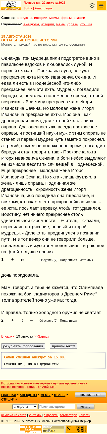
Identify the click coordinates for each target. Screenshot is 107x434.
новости (84, 415)
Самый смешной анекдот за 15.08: (35, 357)
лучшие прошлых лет (69, 383)
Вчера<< (8, 336)
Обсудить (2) (48, 320)
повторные (42, 383)
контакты (35, 415)
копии (31, 387)
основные (24, 383)
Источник (86, 260)
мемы (54, 18)
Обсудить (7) (48, 260)
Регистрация (44, 8)
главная (8, 395)
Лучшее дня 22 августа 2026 (44, 2)
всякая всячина (12, 387)
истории (40, 18)
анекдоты (24, 18)
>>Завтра (41, 336)
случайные (46, 387)
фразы (66, 18)
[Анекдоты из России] (11, 5)
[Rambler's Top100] (31, 429)
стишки (79, 18)
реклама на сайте (13, 415)
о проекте (51, 415)
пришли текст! (90, 395)
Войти (28, 8)
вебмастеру (68, 415)
